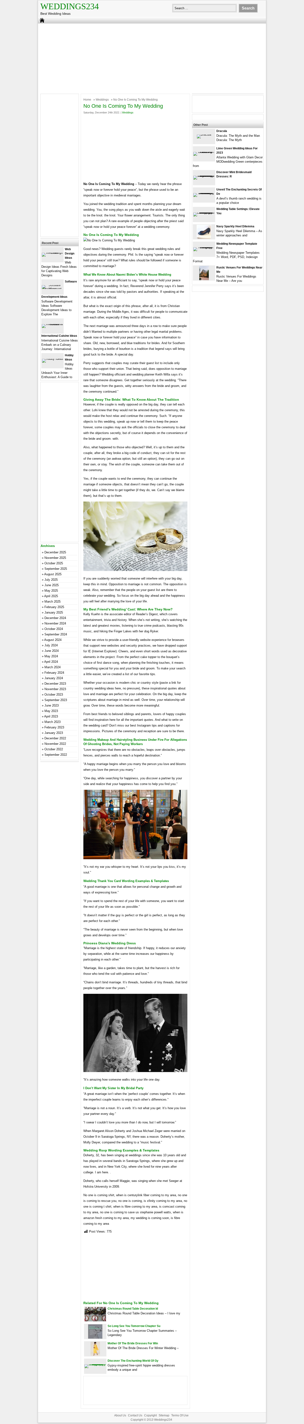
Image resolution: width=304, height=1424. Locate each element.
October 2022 (53, 749)
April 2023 (51, 716)
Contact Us (135, 1415)
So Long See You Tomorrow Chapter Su (134, 1326)
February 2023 (54, 727)
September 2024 (55, 634)
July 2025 (51, 579)
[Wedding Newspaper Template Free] (204, 247)
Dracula (221, 131)
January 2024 (53, 678)
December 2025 (55, 552)
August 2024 (53, 640)
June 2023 (51, 705)
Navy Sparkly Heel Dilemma (235, 226)
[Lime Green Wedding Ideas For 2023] (204, 152)
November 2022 (55, 744)
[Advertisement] (152, 58)
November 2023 (55, 689)
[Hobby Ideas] (52, 359)
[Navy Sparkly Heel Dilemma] (204, 238)
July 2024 (51, 645)
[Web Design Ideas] (52, 252)
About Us (120, 1415)
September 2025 (55, 569)
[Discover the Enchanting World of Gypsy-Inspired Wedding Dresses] (95, 1364)
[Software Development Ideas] (52, 289)
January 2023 (53, 733)
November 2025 (55, 558)
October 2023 (53, 694)
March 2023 (52, 722)
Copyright (150, 1415)
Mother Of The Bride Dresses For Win (133, 1343)
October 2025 (53, 563)
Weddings (102, 99)
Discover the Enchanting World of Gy (133, 1360)
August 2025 (53, 574)
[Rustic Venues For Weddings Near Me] (204, 279)
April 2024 (51, 661)
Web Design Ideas (69, 253)
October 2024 (53, 629)
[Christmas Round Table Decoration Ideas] (95, 1320)
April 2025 (51, 596)
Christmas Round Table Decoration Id (133, 1308)
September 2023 (55, 700)
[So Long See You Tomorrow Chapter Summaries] (95, 1337)
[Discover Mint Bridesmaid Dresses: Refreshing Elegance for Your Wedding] (204, 175)
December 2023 (55, 683)
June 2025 (51, 585)
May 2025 (51, 590)
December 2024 (55, 618)
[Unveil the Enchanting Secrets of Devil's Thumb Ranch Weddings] (204, 193)
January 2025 (53, 612)
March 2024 (52, 667)
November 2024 (55, 623)
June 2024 (51, 651)
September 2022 (55, 754)
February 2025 (54, 607)
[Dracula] (204, 134)
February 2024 (54, 672)
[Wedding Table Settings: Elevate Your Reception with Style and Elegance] (204, 212)
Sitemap (164, 1415)
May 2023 (51, 711)
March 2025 (52, 601)
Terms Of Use (180, 1415)
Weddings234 (69, 6)
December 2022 (55, 738)
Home (87, 99)
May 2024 (51, 656)
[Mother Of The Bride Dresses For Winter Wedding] (95, 1355)
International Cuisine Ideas (59, 335)
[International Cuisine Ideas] (52, 324)
